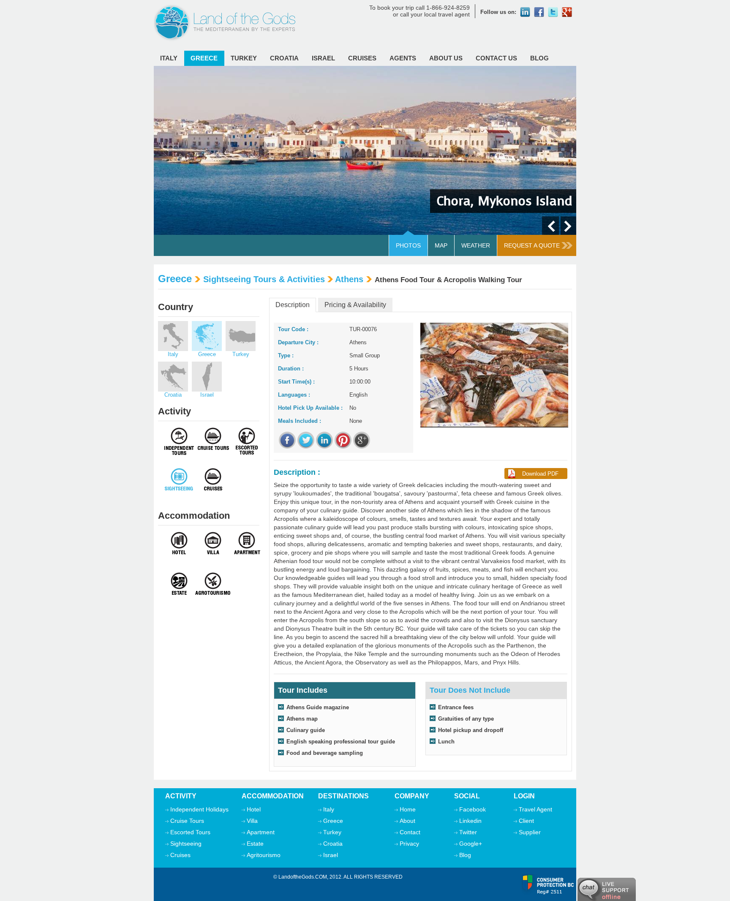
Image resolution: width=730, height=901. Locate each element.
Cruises (362, 58)
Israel (323, 58)
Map (441, 245)
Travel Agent (535, 809)
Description (292, 304)
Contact (410, 832)
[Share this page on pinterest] (343, 440)
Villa (252, 820)
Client (526, 820)
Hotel (254, 809)
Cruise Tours (187, 820)
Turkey (244, 58)
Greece (204, 58)
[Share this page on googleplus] (361, 440)
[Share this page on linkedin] (324, 440)
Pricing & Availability (355, 304)
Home (408, 809)
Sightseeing (186, 843)
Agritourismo (264, 855)
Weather (475, 245)
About (407, 820)
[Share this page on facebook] (287, 440)
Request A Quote (532, 245)
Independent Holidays (199, 809)
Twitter (468, 832)
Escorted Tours (190, 832)
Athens (349, 279)
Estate (255, 843)
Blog (539, 58)
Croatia (284, 58)
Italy (168, 58)
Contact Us (496, 58)
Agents (403, 58)
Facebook (472, 809)
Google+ (470, 843)
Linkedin (470, 820)
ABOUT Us (446, 58)
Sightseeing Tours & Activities (264, 279)
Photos (408, 245)
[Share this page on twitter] (305, 440)
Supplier (530, 832)
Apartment (261, 832)
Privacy (409, 843)
